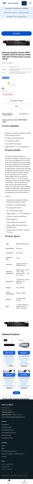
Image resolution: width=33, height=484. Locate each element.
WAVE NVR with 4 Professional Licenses (20, 72)
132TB (16, 72)
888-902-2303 (6, 414)
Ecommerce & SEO (7, 438)
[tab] (16, 33)
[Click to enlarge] (4, 45)
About (3, 446)
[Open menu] (29, 3)
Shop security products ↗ (9, 451)
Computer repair (6, 427)
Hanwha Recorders (19, 69)
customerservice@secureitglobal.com (13, 417)
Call (24, 3)
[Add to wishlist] (12, 341)
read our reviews (24, 12)
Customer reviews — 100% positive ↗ (13, 454)
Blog (3, 448)
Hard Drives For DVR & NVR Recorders (9, 361)
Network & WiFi (6, 435)
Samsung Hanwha (22, 72)
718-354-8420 (6, 412)
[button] (3, 78)
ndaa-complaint (24, 363)
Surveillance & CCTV (8, 430)
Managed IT (5, 424)
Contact (4, 456)
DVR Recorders (9, 358)
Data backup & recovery (9, 432)
